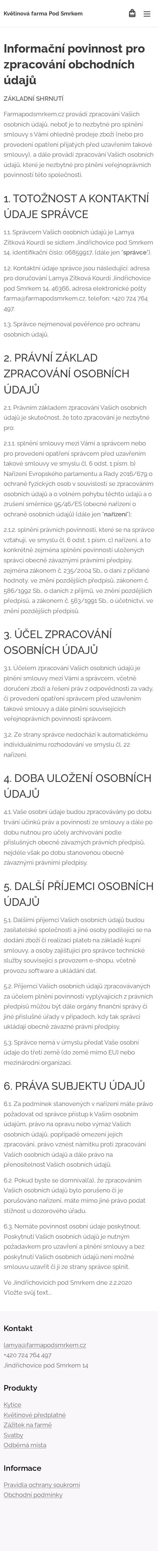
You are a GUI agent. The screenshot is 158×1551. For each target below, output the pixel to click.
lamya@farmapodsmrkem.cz (45, 1345)
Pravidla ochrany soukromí (42, 1484)
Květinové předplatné (35, 1415)
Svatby (13, 1435)
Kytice (12, 1404)
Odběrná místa (25, 1445)
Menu (147, 13)
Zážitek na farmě (28, 1425)
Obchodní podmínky (33, 1494)
